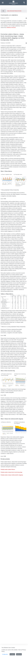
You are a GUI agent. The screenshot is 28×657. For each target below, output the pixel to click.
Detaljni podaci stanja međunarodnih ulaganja (12, 475)
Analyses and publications (14, 10)
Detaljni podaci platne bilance (8, 469)
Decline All (19, 654)
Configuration (5, 654)
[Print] (26, 18)
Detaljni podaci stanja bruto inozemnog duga (11, 472)
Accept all (12, 654)
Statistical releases (11, 27)
